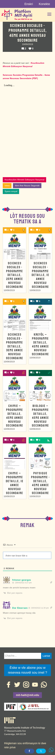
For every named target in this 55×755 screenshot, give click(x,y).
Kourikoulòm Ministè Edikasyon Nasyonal (24, 179)
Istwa (7, 185)
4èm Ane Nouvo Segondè (27, 185)
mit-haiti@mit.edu (27, 695)
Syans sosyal (11, 191)
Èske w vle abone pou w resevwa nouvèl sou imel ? (27, 670)
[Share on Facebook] (29, 751)
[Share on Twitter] (41, 751)
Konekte (44, 4)
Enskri (28, 4)
